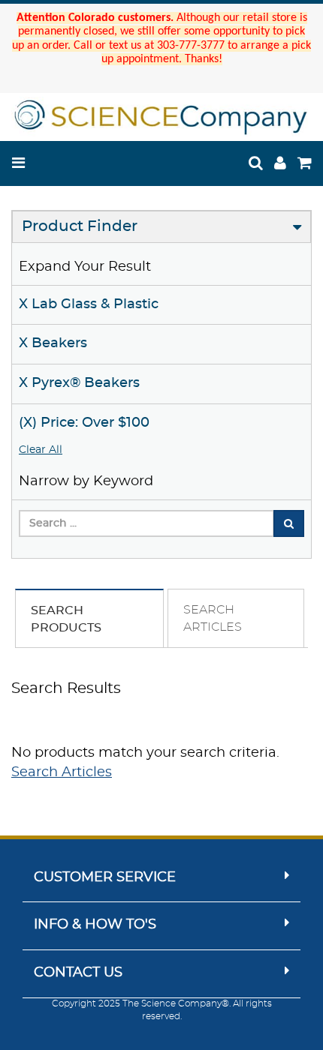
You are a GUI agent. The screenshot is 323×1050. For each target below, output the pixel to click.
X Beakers (53, 343)
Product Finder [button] (79, 226)
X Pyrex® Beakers (79, 383)
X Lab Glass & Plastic (88, 304)
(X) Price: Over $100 (84, 423)
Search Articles (61, 772)
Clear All (40, 450)
